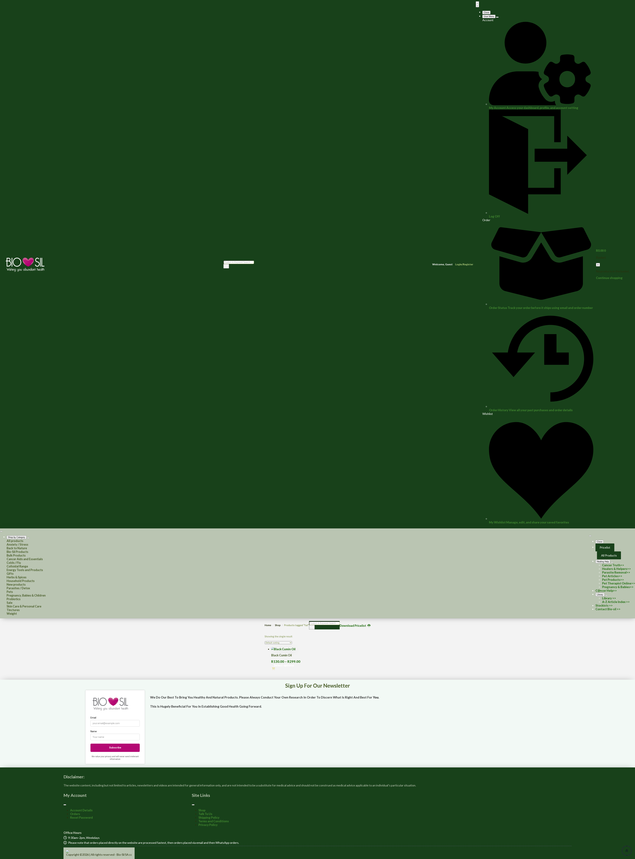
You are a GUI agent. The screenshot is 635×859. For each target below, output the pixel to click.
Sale (9, 602)
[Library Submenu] (606, 595)
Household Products (21, 581)
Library (600, 594)
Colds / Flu (14, 562)
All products (15, 541)
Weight (12, 613)
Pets (10, 592)
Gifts (10, 573)
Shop (277, 625)
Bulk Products (16, 555)
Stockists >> (604, 605)
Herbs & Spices (16, 577)
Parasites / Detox (18, 588)
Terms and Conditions (213, 821)
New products (16, 584)
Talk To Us (205, 814)
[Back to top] (627, 851)
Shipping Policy (208, 817)
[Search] (226, 266)
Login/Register (464, 264)
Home (268, 625)
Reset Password (81, 817)
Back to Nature (17, 548)
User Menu (489, 16)
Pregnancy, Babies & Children (26, 595)
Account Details (81, 810)
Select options (284, 665)
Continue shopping (609, 278)
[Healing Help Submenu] (612, 562)
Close (486, 12)
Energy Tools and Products (25, 570)
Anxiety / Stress (17, 544)
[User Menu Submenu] (497, 17)
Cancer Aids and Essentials (25, 559)
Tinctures (13, 610)
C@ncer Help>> (606, 590)
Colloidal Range (17, 566)
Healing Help (603, 561)
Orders (75, 814)
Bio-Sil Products (17, 552)
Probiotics (14, 599)
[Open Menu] (477, 4)
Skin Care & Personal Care (24, 606)
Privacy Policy (208, 825)
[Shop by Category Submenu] (28, 538)
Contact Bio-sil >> (607, 609)
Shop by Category (16, 537)
